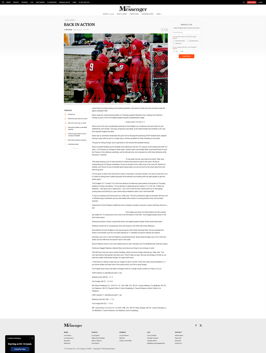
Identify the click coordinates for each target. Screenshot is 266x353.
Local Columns (124, 335)
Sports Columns (97, 340)
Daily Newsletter (180, 41)
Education (67, 340)
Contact (178, 332)
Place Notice (84, 2)
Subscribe (252, 2)
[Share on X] (166, 29)
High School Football (98, 338)
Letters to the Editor (125, 340)
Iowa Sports (95, 343)
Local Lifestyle (151, 335)
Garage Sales (64, 2)
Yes (176, 51)
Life (31, 2)
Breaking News (194, 41)
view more (76, 148)
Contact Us (178, 343)
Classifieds (51, 2)
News (8, 2)
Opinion (25, 2)
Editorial (122, 338)
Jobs (74, 2)
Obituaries (40, 2)
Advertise (178, 340)
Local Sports (70, 20)
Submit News (134, 14)
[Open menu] (3, 2)
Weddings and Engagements (156, 343)
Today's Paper (122, 14)
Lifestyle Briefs (152, 340)
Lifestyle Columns (152, 338)
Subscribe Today (147, 14)
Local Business (68, 338)
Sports (16, 2)
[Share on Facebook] (162, 29)
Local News (67, 335)
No (182, 51)
